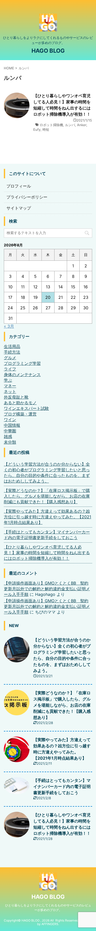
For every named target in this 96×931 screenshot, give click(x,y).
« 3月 (9, 326)
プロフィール (18, 186)
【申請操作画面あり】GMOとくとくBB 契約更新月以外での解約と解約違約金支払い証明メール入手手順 (47, 588)
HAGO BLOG (48, 50)
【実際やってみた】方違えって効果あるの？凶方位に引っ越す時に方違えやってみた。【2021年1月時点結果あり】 (47, 517)
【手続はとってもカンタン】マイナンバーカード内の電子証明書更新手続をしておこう (47, 534)
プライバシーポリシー (26, 197)
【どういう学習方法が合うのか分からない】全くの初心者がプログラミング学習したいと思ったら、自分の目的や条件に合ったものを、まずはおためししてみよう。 (47, 473)
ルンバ (70, 125)
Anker (81, 125)
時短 (45, 129)
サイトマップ (18, 208)
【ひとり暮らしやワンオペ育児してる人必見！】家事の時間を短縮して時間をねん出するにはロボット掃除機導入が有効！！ (47, 552)
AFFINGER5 (49, 924)
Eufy (36, 129)
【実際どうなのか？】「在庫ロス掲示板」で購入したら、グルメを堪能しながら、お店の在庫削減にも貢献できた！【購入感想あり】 (47, 496)
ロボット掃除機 (51, 125)
